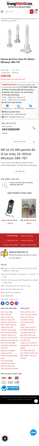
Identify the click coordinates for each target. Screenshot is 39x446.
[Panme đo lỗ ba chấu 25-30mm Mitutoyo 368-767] (5, 185)
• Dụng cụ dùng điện (10, 245)
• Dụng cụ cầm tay (26, 240)
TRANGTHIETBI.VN (9, 85)
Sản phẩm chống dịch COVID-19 (9, 346)
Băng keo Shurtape (8, 350)
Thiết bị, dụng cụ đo (8, 335)
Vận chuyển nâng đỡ (8, 325)
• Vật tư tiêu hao (12, 240)
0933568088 (11, 129)
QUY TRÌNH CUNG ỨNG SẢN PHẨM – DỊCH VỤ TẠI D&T (29, 355)
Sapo (19, 402)
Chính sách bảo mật (27, 312)
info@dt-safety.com (10, 299)
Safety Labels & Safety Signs (9, 357)
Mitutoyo (15, 73)
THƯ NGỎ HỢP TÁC (27, 350)
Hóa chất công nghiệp (9, 332)
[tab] (19, 141)
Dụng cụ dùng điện (8, 320)
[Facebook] (3, 303)
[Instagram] (16, 303)
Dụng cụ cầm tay (7, 317)
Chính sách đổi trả (27, 317)
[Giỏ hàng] (35, 13)
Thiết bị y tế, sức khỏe (9, 338)
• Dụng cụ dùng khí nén (28, 245)
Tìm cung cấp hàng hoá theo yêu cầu (29, 339)
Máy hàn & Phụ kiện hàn (9, 340)
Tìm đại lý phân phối (27, 332)
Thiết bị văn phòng (8, 363)
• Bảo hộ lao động (26, 236)
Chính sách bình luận (27, 327)
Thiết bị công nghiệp (8, 330)
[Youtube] (12, 303)
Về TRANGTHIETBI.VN (28, 330)
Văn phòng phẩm (7, 361)
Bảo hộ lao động (7, 312)
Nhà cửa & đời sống (8, 343)
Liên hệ (4, 133)
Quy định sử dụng (26, 320)
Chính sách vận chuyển (28, 314)
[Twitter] (7, 303)
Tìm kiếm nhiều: (12, 236)
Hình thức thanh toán (28, 335)
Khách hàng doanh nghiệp (27, 323)
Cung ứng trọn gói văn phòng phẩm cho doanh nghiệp (29, 345)
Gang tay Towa (6, 353)
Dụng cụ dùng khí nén (9, 322)
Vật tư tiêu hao (6, 314)
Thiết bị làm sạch (7, 327)
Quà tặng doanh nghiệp (9, 368)
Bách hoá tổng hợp (8, 366)
